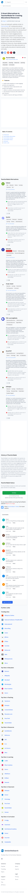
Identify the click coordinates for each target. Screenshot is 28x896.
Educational (9, 219)
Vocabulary (20, 219)
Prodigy (7, 820)
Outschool (7, 824)
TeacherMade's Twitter (13, 506)
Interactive (9, 187)
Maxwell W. (8, 550)
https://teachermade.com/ (12, 59)
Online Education (19, 221)
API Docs (3, 885)
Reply (14, 522)
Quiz (7, 185)
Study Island (9, 284)
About (16, 866)
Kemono (7, 671)
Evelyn (7, 592)
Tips (2, 882)
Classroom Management (19, 253)
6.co (6, 744)
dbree (6, 663)
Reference (7, 735)
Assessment (9, 255)
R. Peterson (8, 567)
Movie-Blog (7, 628)
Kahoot (8, 183)
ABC (6, 739)
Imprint (17, 869)
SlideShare (7, 773)
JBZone (6, 637)
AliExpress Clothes (9, 615)
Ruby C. (7, 519)
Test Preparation (10, 288)
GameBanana (8, 731)
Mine (6, 752)
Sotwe (6, 633)
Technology (13, 355)
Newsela (7, 782)
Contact (3, 879)
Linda (7, 575)
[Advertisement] (14, 113)
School (6, 795)
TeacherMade (5, 26)
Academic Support (10, 393)
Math (18, 355)
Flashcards (14, 219)
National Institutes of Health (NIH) (13, 620)
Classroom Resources (11, 322)
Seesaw (6, 812)
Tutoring (8, 391)
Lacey (7, 526)
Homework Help (14, 391)
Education (5, 62)
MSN (6, 654)
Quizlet (8, 217)
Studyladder (8, 842)
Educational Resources (11, 320)
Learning (23, 62)
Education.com (8, 714)
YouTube (7, 646)
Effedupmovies (8, 659)
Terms (16, 879)
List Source (7, 748)
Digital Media (18, 322)
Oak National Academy (11, 829)
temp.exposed (8, 624)
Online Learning (21, 251)
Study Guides (21, 391)
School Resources (20, 388)
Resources (16, 62)
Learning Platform (20, 353)
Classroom (5, 64)
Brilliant (7, 778)
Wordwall (7, 680)
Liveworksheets (9, 710)
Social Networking (10, 253)
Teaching (11, 62)
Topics (2, 872)
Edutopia (7, 705)
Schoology (7, 799)
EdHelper (8, 386)
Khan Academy (8, 688)
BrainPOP (9, 351)
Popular (3, 866)
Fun (12, 187)
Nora (7, 583)
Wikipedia (7, 675)
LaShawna (8, 543)
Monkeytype (8, 684)
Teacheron (7, 701)
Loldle (6, 760)
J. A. (6, 558)
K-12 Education (9, 324)
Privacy (17, 876)
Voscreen (7, 837)
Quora (6, 693)
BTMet (6, 641)
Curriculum (11, 64)
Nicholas (8, 534)
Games (16, 185)
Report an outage (10, 503)
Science (8, 355)
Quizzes (12, 221)
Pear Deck (7, 718)
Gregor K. (4, 21)
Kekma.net (7, 650)
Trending (3, 869)
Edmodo (8, 249)
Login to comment (7, 602)
